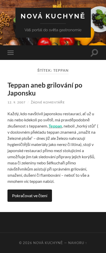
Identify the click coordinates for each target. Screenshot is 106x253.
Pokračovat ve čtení (29, 195)
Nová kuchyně (53, 16)
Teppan (55, 125)
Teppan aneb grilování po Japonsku (44, 89)
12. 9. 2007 (16, 102)
